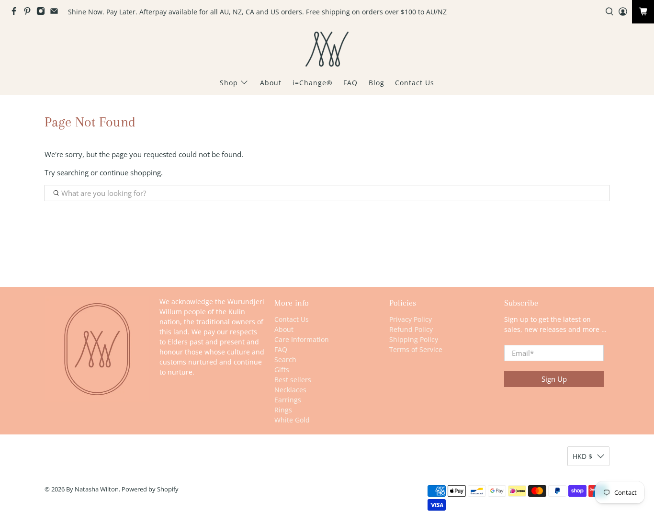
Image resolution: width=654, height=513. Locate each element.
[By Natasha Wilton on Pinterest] (29, 12)
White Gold (292, 419)
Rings (283, 409)
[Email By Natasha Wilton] (56, 12)
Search (285, 359)
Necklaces (290, 389)
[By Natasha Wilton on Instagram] (43, 12)
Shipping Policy (413, 339)
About (271, 82)
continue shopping (130, 172)
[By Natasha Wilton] (327, 49)
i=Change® (313, 82)
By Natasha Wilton (92, 489)
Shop (229, 82)
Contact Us (414, 82)
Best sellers (292, 379)
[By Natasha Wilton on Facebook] (16, 12)
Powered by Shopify (150, 489)
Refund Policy (411, 329)
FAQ (350, 82)
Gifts (281, 369)
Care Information (301, 339)
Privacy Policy (410, 319)
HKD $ (582, 456)
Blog (376, 82)
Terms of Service (415, 349)
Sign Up (554, 379)
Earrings (287, 399)
